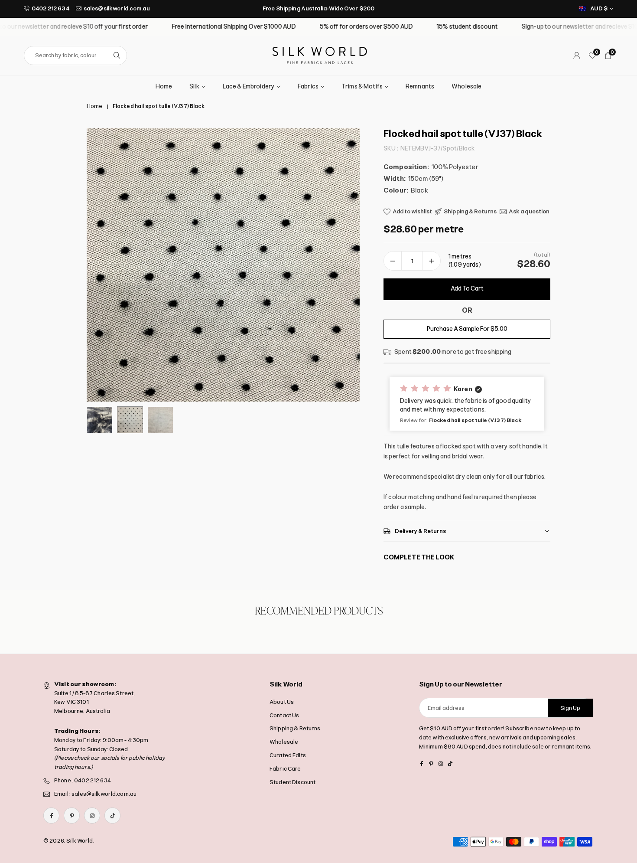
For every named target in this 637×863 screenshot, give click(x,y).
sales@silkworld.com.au (117, 8)
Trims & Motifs (362, 86)
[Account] (577, 55)
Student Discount (292, 782)
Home (164, 86)
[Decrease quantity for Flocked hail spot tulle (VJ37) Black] (392, 261)
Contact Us (284, 715)
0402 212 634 (50, 8)
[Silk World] (320, 55)
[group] (223, 265)
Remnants (420, 86)
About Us (282, 702)
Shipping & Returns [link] (470, 211)
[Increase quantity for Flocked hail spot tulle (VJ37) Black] (431, 261)
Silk (194, 86)
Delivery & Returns (420, 531)
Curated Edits (288, 755)
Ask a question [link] (529, 211)
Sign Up (570, 708)
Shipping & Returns (295, 729)
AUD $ (599, 8)
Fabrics (308, 86)
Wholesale (466, 86)
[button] (338, 265)
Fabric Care (285, 768)
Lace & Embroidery (249, 86)
